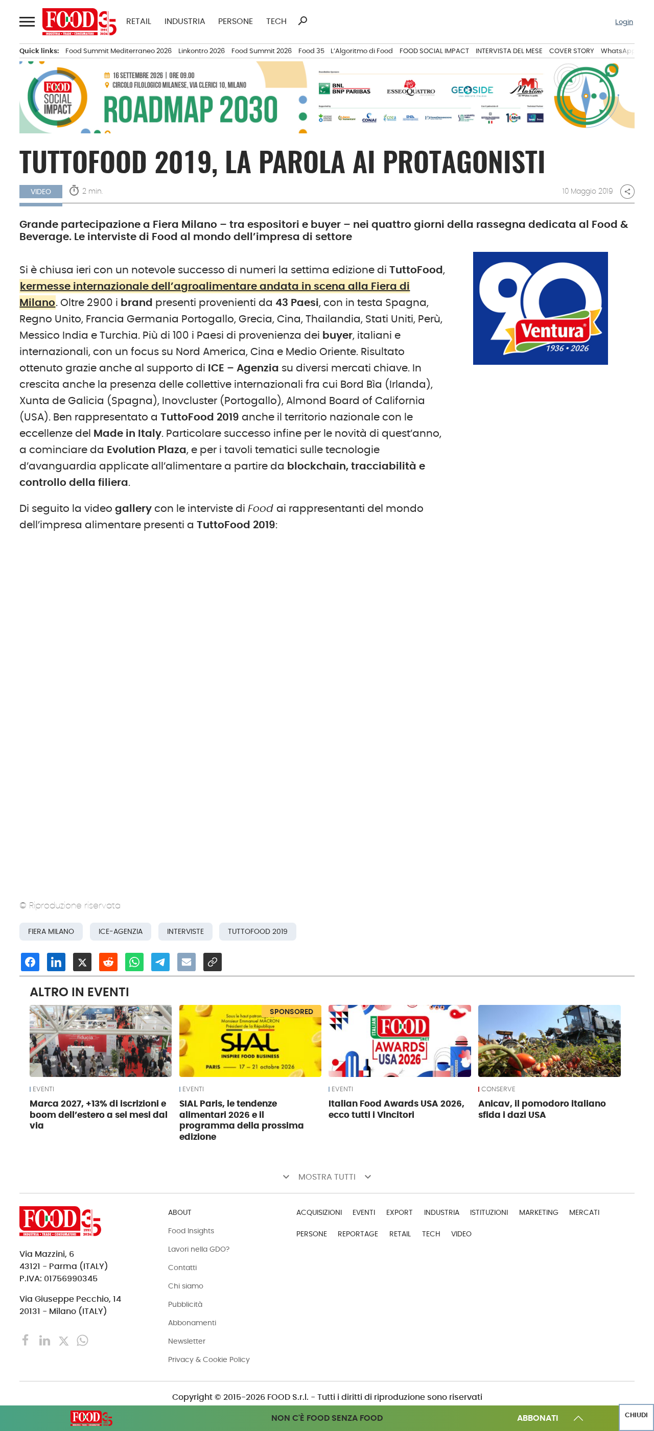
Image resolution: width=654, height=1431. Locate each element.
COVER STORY (571, 50)
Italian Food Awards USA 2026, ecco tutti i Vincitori (396, 1109)
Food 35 (311, 50)
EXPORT (399, 1212)
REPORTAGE (358, 1234)
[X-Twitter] (64, 1340)
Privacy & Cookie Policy (209, 1359)
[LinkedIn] (45, 1340)
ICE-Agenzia (121, 931)
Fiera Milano (51, 931)
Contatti (182, 1267)
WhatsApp (618, 50)
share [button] (627, 191)
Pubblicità (185, 1304)
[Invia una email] (186, 962)
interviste (185, 931)
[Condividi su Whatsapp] (134, 962)
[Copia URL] (212, 962)
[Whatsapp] (82, 1340)
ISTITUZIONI (489, 1212)
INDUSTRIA (185, 21)
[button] (26, 22)
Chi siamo (185, 1286)
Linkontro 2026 (201, 50)
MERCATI (584, 1212)
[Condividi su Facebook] (30, 962)
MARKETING (538, 1212)
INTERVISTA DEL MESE (509, 50)
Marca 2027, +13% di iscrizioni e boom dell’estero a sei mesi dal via (99, 1114)
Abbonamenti (192, 1323)
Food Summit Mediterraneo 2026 (118, 50)
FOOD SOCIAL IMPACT (434, 50)
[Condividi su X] (82, 962)
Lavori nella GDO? (198, 1249)
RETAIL (138, 21)
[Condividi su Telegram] (160, 962)
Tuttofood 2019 (258, 931)
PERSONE (235, 21)
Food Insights (191, 1231)
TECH (276, 21)
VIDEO (461, 1234)
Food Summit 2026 (261, 50)
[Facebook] (26, 1340)
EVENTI (43, 1089)
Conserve (498, 1089)
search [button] (302, 21)
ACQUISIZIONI (319, 1212)
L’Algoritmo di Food (362, 50)
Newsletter (186, 1341)
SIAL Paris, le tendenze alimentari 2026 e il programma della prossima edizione (241, 1120)
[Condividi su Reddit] (108, 962)
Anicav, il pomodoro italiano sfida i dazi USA (542, 1109)
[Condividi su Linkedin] (56, 962)
